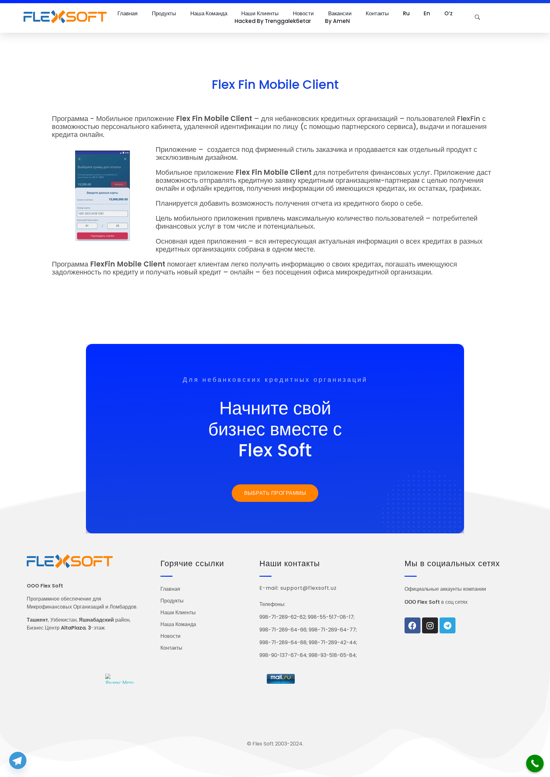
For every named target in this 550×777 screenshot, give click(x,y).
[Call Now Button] (535, 763)
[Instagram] (430, 625)
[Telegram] (447, 625)
